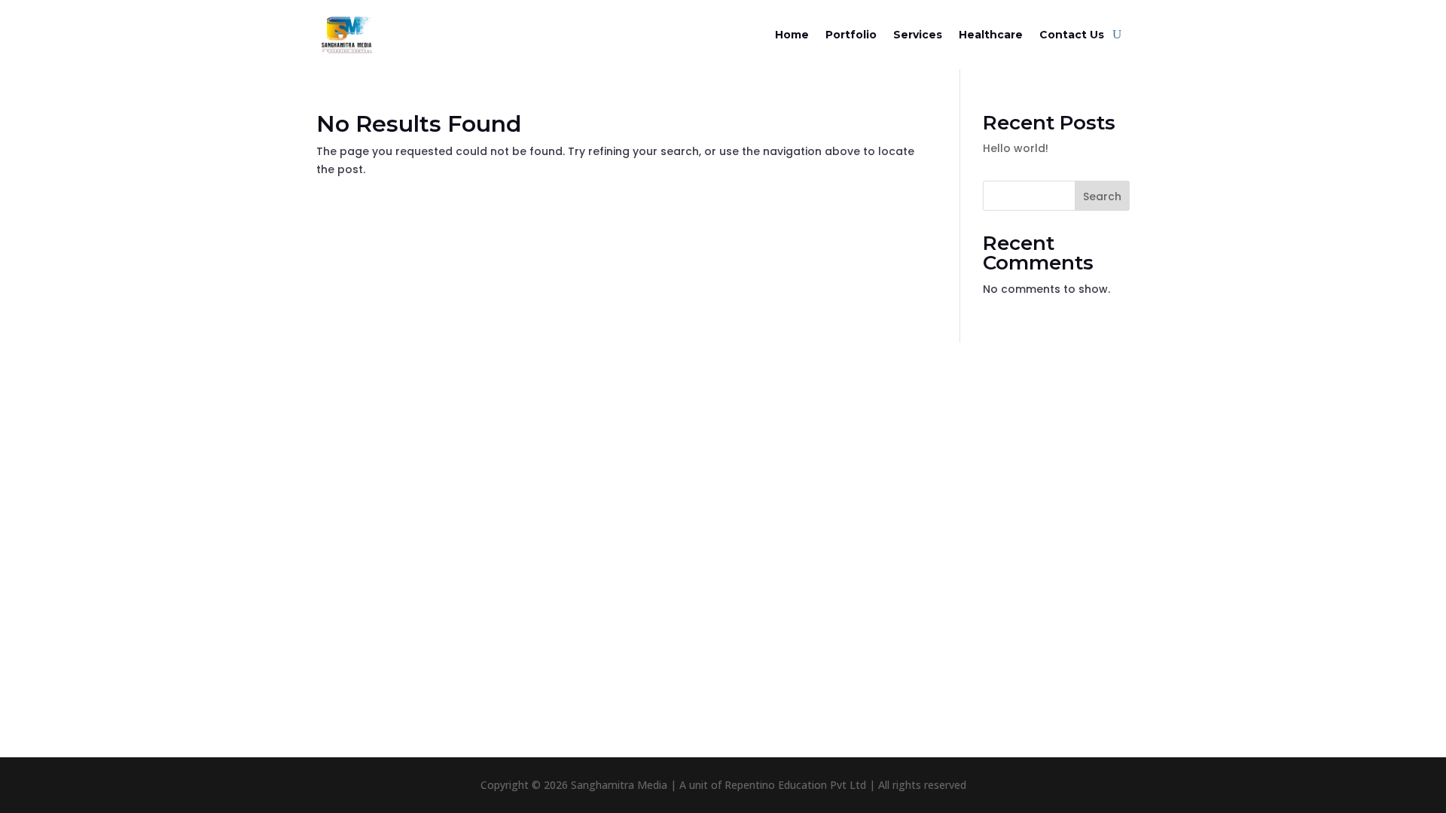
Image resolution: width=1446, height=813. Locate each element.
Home (792, 34)
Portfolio (851, 34)
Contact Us (1071, 34)
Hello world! (1015, 148)
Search (1102, 196)
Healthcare (991, 34)
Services (917, 34)
